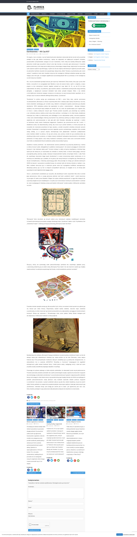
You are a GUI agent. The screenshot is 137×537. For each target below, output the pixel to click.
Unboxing (80, 14)
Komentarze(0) (44, 54)
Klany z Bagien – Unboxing (95, 41)
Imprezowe (29, 419)
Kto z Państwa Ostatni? (95, 44)
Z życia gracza (61, 14)
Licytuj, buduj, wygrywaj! (54, 424)
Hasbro (38, 400)
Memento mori (32, 473)
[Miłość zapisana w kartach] (36, 412)
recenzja (51, 400)
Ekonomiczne (30, 49)
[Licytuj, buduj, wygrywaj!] (56, 412)
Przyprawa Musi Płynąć (99, 60)
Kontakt (102, 14)
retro (54, 400)
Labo (42, 400)
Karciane (35, 419)
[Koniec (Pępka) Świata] (76, 412)
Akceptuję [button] (119, 534)
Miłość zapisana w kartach (35, 422)
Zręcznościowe (81, 419)
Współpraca (88, 14)
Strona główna (35, 14)
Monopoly (46, 400)
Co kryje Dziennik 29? (78, 473)
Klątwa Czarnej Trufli (94, 35)
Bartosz (37, 54)
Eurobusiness (33, 400)
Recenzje (44, 14)
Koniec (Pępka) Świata (74, 422)
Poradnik (52, 14)
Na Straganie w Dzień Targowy (101, 54)
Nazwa (30, 501)
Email (30, 507)
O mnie (95, 14)
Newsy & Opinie (71, 14)
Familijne (61, 419)
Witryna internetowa (31, 515)
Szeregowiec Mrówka (94, 38)
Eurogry (56, 419)
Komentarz (31, 487)
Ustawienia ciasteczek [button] (129, 534)
